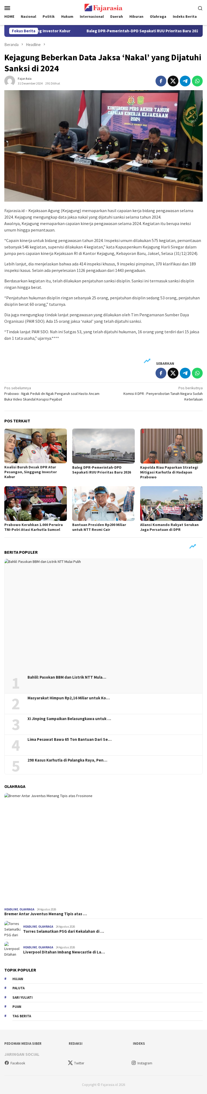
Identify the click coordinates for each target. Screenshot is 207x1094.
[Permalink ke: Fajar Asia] (9, 80)
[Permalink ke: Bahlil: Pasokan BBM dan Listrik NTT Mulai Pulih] (103, 615)
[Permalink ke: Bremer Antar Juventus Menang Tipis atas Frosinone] (103, 849)
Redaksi (75, 1043)
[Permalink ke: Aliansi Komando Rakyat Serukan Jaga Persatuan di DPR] (171, 503)
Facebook (18, 1063)
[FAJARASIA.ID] (103, 7)
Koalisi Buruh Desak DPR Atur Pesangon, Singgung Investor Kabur (30, 472)
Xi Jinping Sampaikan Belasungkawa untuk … (69, 718)
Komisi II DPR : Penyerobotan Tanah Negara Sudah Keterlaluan (163, 393)
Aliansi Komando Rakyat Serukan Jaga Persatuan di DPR (169, 527)
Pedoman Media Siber (23, 1043)
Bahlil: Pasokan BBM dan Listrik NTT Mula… (66, 677)
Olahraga (26, 909)
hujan (17, 979)
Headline (11, 909)
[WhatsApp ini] (197, 81)
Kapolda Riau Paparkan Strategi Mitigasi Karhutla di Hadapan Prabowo (169, 472)
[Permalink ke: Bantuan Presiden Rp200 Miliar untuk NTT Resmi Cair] (103, 503)
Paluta (18, 988)
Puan (16, 1006)
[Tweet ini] (173, 81)
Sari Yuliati (22, 997)
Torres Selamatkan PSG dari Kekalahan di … (63, 931)
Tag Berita (21, 1016)
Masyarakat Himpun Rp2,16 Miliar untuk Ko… (68, 698)
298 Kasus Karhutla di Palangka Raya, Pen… (67, 760)
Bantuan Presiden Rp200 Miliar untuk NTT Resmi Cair (99, 527)
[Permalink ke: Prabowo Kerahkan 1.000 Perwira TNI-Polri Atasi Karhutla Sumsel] (35, 503)
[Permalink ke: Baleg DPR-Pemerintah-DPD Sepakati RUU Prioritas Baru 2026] (103, 446)
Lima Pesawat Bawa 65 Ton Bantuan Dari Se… (69, 739)
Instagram (144, 1063)
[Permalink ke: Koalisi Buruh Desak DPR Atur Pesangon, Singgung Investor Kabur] (35, 446)
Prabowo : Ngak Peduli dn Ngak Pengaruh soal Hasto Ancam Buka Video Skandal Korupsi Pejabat (51, 393)
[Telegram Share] (185, 81)
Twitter (79, 1063)
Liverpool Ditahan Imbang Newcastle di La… (64, 952)
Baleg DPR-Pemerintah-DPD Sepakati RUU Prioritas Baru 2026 (124, 31)
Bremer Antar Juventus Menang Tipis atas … (45, 913)
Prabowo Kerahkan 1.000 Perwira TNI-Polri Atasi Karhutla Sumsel (33, 527)
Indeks (139, 1043)
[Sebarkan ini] (161, 81)
